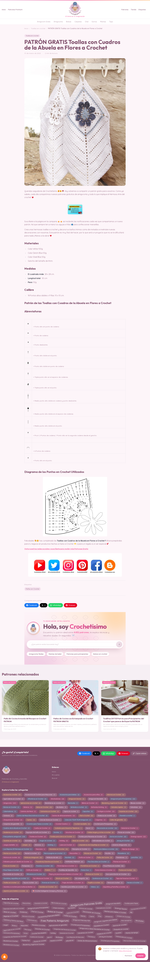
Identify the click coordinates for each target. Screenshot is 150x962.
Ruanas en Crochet (93, 874)
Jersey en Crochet (125, 841)
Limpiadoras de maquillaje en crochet (93, 845)
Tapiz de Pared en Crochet (126, 878)
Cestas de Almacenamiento (87, 941)
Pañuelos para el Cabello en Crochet (17, 862)
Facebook (33, 605)
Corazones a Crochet (138, 908)
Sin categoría (81, 878)
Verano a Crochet (134, 883)
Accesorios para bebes (69, 795)
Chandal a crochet (127, 815)
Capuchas (87, 811)
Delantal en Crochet (129, 828)
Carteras (8, 815)
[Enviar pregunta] (119, 644)
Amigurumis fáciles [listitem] (36, 654)
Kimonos (39, 845)
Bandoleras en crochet (54, 803)
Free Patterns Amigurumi (55, 920)
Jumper (26, 845)
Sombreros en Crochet (102, 878)
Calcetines (135, 807)
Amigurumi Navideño (97, 799)
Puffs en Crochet (33, 870)
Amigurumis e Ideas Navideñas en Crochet (94, 929)
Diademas (23, 912)
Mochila (109, 853)
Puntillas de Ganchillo (68, 870)
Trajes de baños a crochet (72, 883)
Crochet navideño (82, 824)
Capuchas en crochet (11, 903)
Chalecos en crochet (106, 815)
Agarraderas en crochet (13, 799)
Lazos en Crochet (67, 845)
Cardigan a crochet (105, 811)
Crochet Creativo (62, 824)
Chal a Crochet (86, 815)
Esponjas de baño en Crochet (37, 832)
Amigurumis (58, 22)
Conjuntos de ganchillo (13, 824)
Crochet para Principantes (104, 824)
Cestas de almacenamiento (63, 815)
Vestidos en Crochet (47, 887)
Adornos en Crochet (115, 795)
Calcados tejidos (118, 807)
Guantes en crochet (12, 841)
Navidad (69, 857)
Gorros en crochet (118, 836)
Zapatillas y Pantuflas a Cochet (115, 887)
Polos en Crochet (10, 866)
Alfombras (69, 941)
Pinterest (72, 605)
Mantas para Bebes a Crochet (115, 912)
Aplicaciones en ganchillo (58, 925)
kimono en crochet (85, 908)
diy (131, 912)
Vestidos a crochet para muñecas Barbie (19, 887)
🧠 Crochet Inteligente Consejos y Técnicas (49, 891)
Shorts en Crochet (63, 878)
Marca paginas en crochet (54, 853)
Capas (91, 916)
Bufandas (59, 937)
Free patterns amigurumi (14, 836)
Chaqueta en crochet (120, 929)
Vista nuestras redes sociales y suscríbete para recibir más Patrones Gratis (56, 549)
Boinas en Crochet (11, 807)
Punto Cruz (85, 870)
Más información (125, 951)
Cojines (31, 820)
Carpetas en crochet (128, 811)
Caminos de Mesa (28, 811)
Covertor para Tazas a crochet (39, 824)
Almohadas (139, 920)
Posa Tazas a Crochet (13, 870)
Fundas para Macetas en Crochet (92, 836)
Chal (86, 22)
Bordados (61, 807)
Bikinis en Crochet (89, 803)
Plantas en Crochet (121, 862)
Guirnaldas (30, 841)
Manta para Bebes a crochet (105, 849)
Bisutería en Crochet (10, 941)
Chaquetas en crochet (13, 820)
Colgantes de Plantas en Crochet (14, 936)
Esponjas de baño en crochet (13, 908)
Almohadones (57, 799)
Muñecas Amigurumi (33, 857)
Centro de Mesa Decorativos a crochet (32, 815)
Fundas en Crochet (38, 836)
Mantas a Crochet (10, 916)
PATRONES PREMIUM (74, 862)
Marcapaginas (126, 920)
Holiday (63, 841)
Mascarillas (74, 853)
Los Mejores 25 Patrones (75, 937)
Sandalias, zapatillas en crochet (16, 878)
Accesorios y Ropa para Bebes (49, 916)
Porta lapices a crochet (66, 866)
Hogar (5, 925)
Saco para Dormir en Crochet (117, 874)
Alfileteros (108, 916)
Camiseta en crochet (103, 908)
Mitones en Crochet (92, 853)
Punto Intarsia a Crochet (104, 870)
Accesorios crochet (12, 795)
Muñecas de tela (53, 857)
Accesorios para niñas (93, 795)
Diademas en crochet (12, 832)
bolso (26, 933)
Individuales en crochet (124, 937)
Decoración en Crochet (91, 912)
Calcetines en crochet (85, 933)
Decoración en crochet (107, 828)
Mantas (103, 22)
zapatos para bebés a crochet (16, 891)
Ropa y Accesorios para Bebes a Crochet (65, 874)
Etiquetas (142, 10)
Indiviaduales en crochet (102, 841)
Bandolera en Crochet (11, 945)
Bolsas (68, 22)
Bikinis (49, 937)
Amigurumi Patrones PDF (81, 920)
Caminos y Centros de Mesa (13, 920)
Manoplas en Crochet (80, 849)
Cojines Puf (26, 941)
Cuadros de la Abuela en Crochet (16, 828)
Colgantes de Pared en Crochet (65, 929)
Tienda (133, 10)
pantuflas (136, 857)
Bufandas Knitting (98, 807)
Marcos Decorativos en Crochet (134, 941)
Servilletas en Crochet (42, 878)
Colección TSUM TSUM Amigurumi (78, 820)
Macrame (40, 849)
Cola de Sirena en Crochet (50, 820)
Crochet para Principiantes (80, 925)
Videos (94, 887)
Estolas (57, 832)
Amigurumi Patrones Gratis (86, 904)
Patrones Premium (15, 10)
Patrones (124, 10)
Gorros (94, 22)
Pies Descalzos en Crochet (98, 862)
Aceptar (140, 956)
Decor (89, 828)
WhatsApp (57, 605)
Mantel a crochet (32, 853)
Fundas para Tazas (131, 903)
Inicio (4, 10)
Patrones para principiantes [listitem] (77, 654)
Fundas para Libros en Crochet (62, 836)
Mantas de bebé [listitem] (55, 654)
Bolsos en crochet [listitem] (100, 654)
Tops (111, 22)
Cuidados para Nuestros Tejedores (68, 828)
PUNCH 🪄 (49, 870)
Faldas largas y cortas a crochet (100, 832)
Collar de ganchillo (117, 820)
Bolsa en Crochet (44, 807)
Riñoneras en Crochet (35, 874)
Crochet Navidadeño (39, 933)
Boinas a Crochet (28, 916)
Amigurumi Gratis (43, 22)
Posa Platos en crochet (113, 866)
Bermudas (72, 803)
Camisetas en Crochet (49, 811)
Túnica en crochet (114, 883)
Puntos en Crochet (127, 870)
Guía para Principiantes (11, 933)
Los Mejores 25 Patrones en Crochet (17, 849)
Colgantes (100, 820)
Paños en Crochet (32, 589)
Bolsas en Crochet (55, 912)
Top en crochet (30, 883)
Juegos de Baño (10, 845)
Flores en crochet (126, 832)
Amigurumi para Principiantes (123, 799)
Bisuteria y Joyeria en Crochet (114, 803)
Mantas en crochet (12, 853)
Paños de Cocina (104, 857)
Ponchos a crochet (44, 866)
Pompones (27, 866)
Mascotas (24, 925)
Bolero (14, 925)
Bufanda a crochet (78, 807)
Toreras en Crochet (49, 883)
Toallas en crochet (38, 28)
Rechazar (128, 956)
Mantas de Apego (130, 849)
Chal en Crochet (37, 912)
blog (99, 917)
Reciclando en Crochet (13, 874)
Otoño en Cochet (85, 857)
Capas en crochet (71, 811)
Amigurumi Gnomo (76, 799)
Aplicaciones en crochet (30, 803)
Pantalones (121, 857)
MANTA (83, 916)
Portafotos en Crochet (90, 866)
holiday (53, 933)
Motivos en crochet (12, 857)
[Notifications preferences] (4, 957)
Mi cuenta (55, 775)
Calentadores (10, 811)
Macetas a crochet (38, 925)
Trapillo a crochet (95, 883)
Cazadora (91, 937)
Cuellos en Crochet (42, 828)
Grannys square (138, 836)
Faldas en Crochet (70, 916)
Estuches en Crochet (74, 832)
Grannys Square (121, 908)
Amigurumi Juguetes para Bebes (105, 921)
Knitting (51, 845)
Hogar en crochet (47, 841)
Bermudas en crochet (58, 903)
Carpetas (78, 22)
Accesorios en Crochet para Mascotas (40, 795)
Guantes (118, 933)
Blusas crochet (137, 803)
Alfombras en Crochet (37, 799)
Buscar (54, 778)
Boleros (28, 807)
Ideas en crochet (80, 841)
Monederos (123, 853)
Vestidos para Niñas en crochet (73, 887)
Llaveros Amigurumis (120, 845)
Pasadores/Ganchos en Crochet (48, 862)
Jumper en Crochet (123, 916)
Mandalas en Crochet (58, 849)
